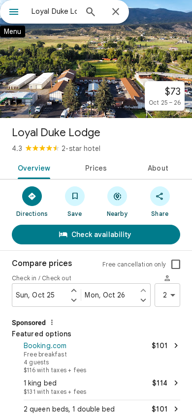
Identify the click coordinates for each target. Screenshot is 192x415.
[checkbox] (176, 264)
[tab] (32, 167)
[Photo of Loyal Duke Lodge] (96, 59)
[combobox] (54, 11)
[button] (96, 356)
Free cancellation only (134, 264)
